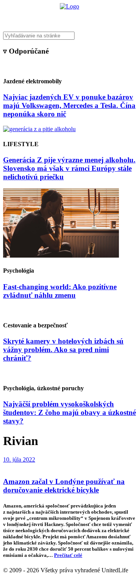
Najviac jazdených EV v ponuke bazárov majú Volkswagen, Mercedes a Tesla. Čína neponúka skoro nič (69, 105)
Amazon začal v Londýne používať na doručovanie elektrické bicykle (64, 485)
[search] (69, 36)
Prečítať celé (68, 555)
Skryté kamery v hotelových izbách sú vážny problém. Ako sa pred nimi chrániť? (63, 349)
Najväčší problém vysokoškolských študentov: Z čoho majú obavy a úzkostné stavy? (69, 412)
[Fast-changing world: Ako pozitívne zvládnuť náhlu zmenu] (61, 255)
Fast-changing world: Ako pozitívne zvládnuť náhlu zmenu (60, 291)
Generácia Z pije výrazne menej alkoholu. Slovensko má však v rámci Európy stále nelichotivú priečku (69, 168)
